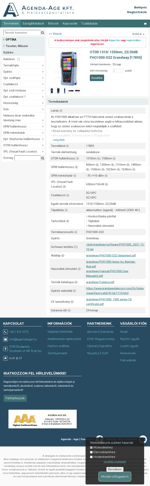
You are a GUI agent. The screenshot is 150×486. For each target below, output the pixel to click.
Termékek (11, 23)
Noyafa (92, 353)
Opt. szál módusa (14, 90)
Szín (6, 109)
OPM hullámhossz (15, 126)
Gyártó (7, 71)
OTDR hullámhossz (15, 145)
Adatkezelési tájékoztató (64, 339)
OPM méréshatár (14, 133)
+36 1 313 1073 (18, 332)
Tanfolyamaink (57, 353)
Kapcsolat (69, 23)
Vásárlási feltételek (60, 331)
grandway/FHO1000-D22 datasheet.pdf (111, 255)
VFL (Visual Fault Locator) (20, 151)
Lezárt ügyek (129, 346)
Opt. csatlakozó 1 (14, 96)
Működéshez (103, 447)
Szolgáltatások (33, 23)
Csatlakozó (10, 84)
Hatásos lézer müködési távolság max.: (19, 118)
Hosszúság (10, 103)
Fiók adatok (128, 360)
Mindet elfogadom (115, 476)
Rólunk (53, 23)
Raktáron (10, 59)
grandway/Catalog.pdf (100, 282)
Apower (92, 331)
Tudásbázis (89, 23)
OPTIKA (11, 39)
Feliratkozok (15, 398)
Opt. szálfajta (11, 78)
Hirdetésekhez (104, 457)
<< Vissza (55, 33)
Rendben (115, 469)
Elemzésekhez (104, 452)
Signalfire (105, 346)
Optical (92, 346)
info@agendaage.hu (23, 339)
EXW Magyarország (100, 339)
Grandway (107, 331)
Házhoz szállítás (58, 346)
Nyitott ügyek (129, 339)
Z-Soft (103, 353)
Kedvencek (128, 353)
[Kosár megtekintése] (145, 23)
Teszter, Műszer (17, 46)
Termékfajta (11, 65)
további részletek (115, 461)
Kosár (124, 331)
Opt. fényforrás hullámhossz (21, 139)
